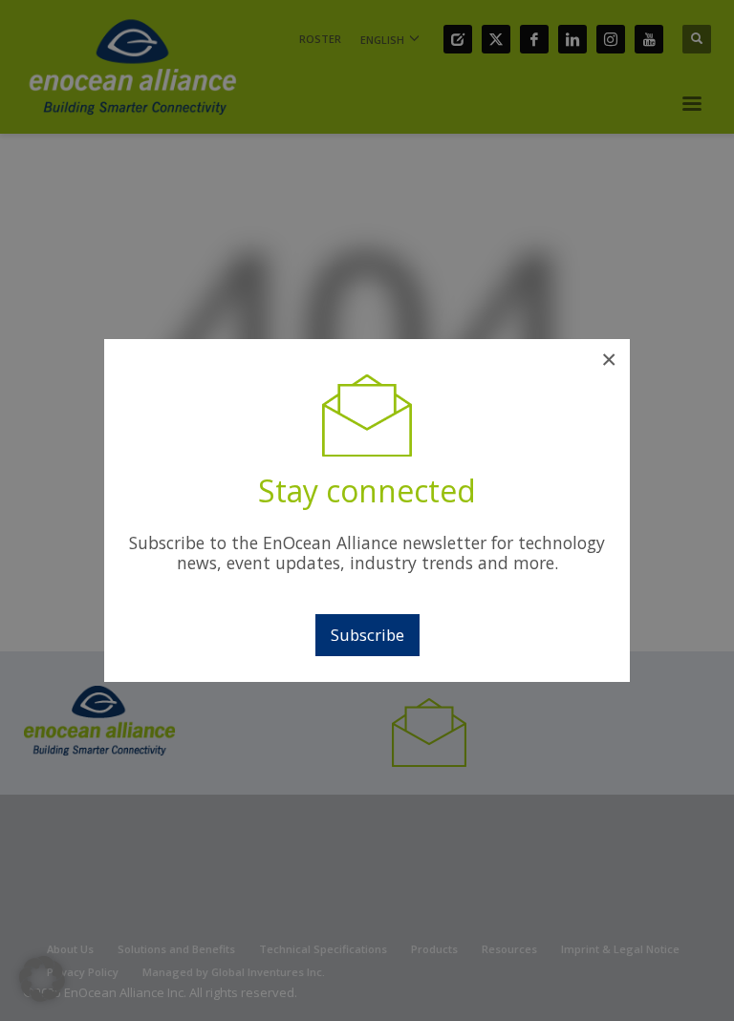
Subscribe (367, 635)
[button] (42, 979)
